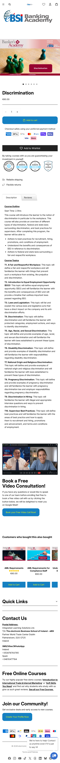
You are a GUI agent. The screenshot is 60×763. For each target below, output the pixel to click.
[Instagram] (14, 758)
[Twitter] (30, 758)
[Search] (9, 4)
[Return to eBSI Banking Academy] (30, 16)
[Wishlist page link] (43, 4)
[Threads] (35, 758)
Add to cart (31, 120)
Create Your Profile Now (17, 717)
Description (11, 197)
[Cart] (56, 4)
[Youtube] (20, 758)
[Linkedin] (40, 758)
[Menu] (3, 4)
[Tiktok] (25, 758)
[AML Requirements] (13, 553)
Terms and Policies (30, 752)
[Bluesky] (45, 758)
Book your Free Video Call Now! (21, 512)
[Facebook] (9, 758)
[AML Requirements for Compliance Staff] (38, 553)
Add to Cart (14, 584)
